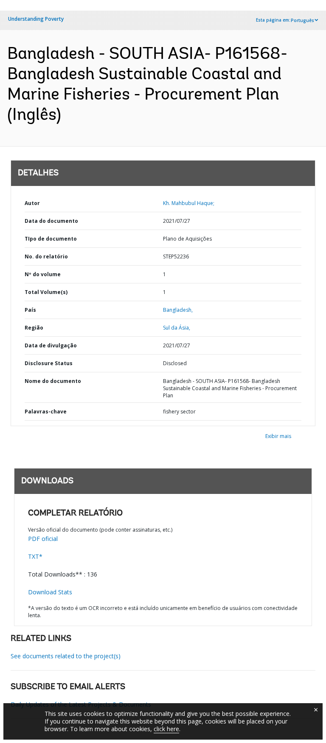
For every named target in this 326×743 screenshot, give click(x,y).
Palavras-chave (46, 411)
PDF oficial (43, 539)
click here (166, 729)
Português (302, 20)
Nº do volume (43, 274)
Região (34, 327)
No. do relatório (46, 256)
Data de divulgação (51, 345)
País (30, 309)
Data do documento (51, 221)
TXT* (35, 556)
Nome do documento (53, 381)
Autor (32, 203)
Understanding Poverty (36, 18)
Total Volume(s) (46, 292)
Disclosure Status (49, 363)
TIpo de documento (51, 238)
